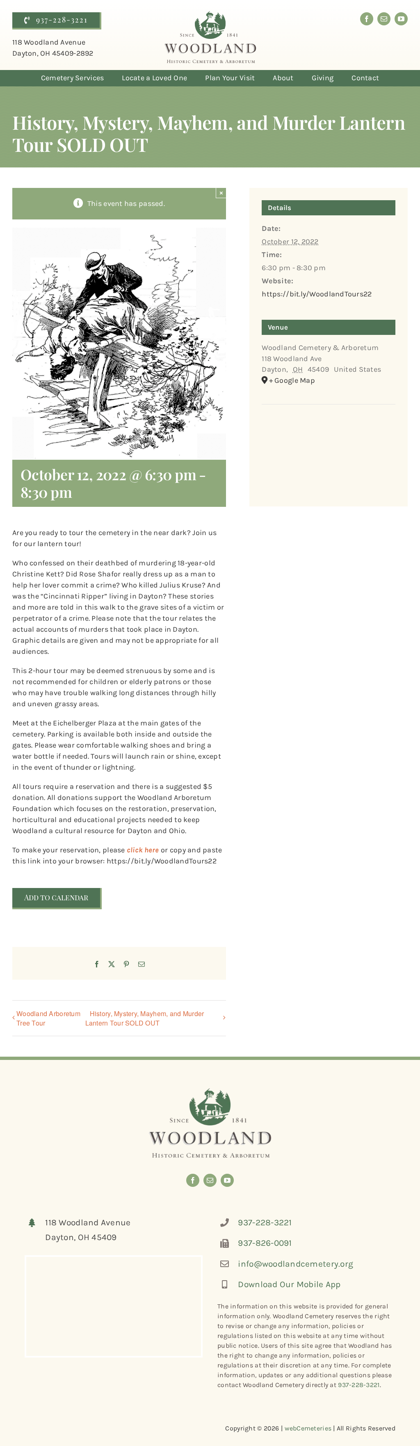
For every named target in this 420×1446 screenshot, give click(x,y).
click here (143, 849)
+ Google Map (292, 380)
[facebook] (366, 18)
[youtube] (401, 18)
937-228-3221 (265, 1222)
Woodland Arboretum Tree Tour (48, 1018)
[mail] (383, 18)
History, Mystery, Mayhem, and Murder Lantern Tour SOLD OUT (144, 1018)
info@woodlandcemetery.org (295, 1264)
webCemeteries (308, 1428)
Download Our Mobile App (289, 1284)
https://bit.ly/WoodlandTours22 (317, 293)
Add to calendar (56, 897)
